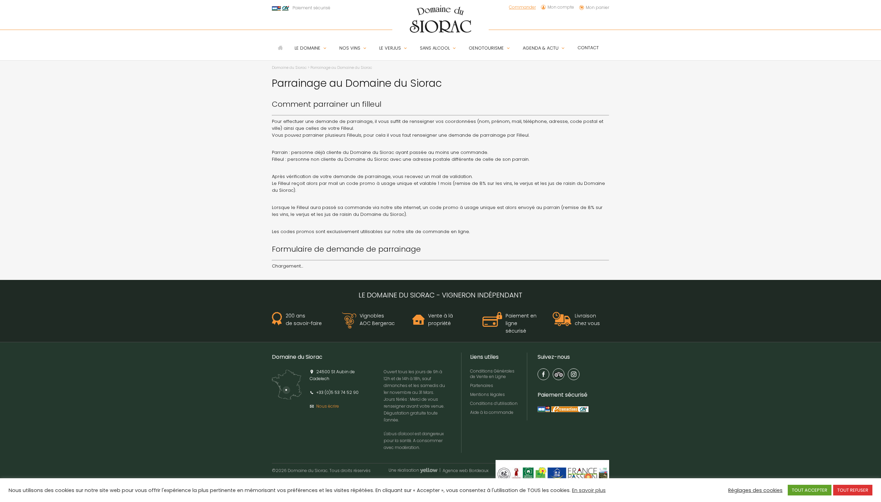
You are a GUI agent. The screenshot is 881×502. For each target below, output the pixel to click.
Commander (522, 7)
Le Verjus (390, 48)
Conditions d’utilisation (494, 403)
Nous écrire (327, 406)
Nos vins (349, 48)
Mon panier (597, 7)
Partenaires (481, 385)
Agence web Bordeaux (466, 471)
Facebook (543, 374)
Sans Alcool (435, 48)
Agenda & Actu (541, 48)
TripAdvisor (558, 374)
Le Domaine (307, 48)
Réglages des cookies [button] (755, 490)
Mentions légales (487, 394)
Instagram (574, 374)
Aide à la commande (491, 412)
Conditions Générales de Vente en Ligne (492, 373)
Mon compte (561, 7)
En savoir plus (589, 490)
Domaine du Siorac (289, 67)
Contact (588, 47)
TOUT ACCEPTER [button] (809, 490)
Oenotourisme (486, 48)
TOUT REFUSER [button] (852, 490)
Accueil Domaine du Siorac (280, 47)
